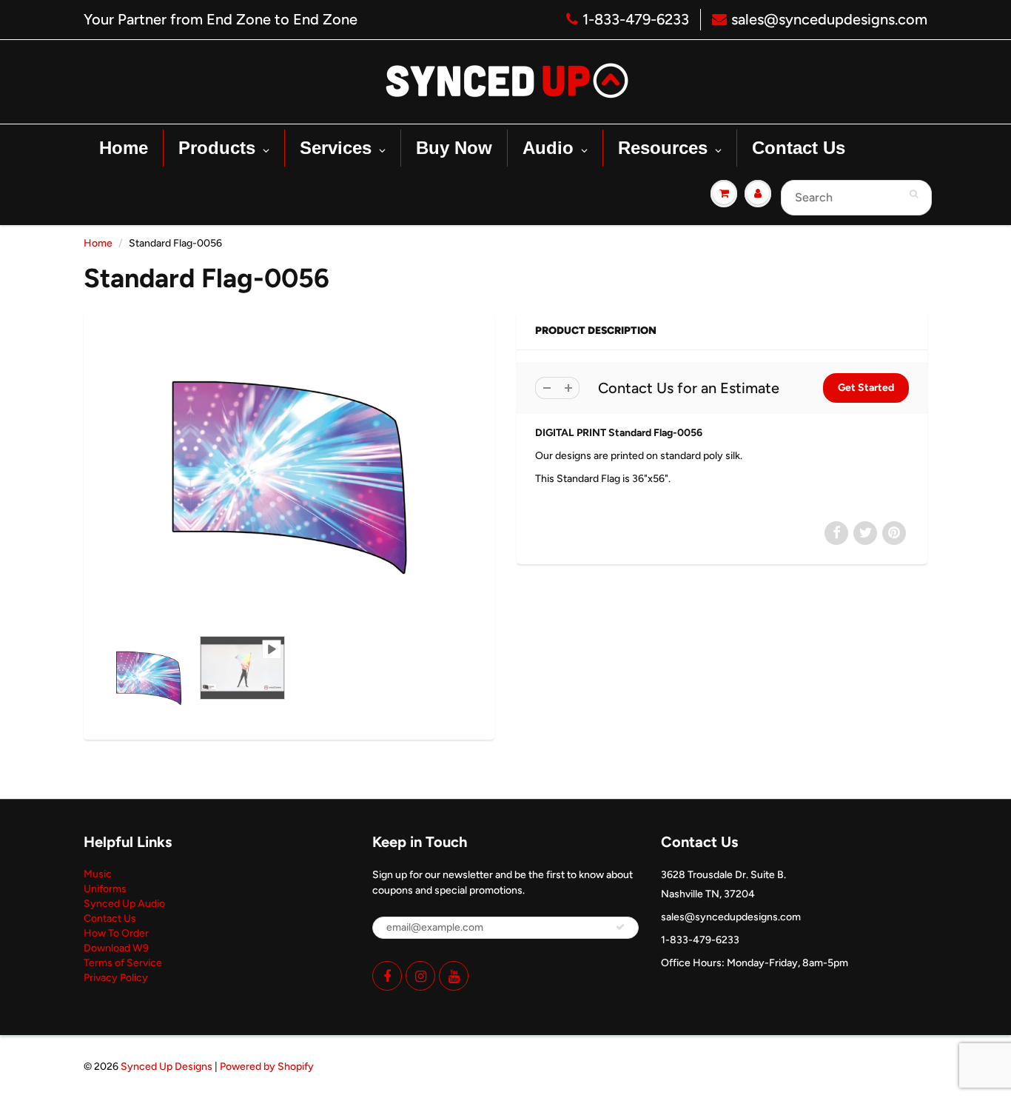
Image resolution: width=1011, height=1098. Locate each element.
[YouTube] (453, 976)
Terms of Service (123, 963)
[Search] (913, 194)
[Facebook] (387, 976)
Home (98, 243)
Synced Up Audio (124, 903)
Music (98, 874)
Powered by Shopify (267, 1066)
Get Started (866, 387)
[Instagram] (420, 976)
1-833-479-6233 (635, 19)
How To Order (116, 933)
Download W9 (116, 948)
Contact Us (110, 918)
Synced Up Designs (166, 1066)
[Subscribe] (620, 927)
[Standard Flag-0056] (289, 477)
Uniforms (105, 889)
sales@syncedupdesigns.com (829, 19)
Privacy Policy (116, 977)
